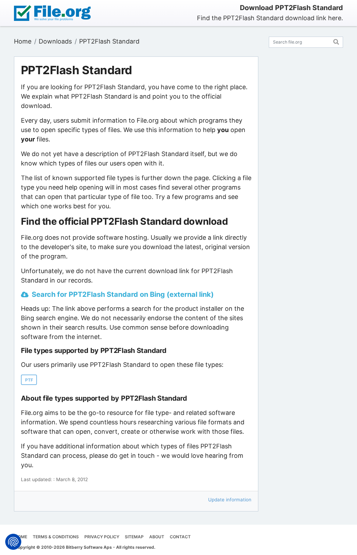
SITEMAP (134, 536)
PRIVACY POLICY (101, 536)
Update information (229, 499)
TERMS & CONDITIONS (56, 536)
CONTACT (180, 536)
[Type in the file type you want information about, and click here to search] (336, 40)
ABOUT (156, 536)
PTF (29, 380)
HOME (21, 536)
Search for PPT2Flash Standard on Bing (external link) (123, 294)
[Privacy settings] (13, 542)
